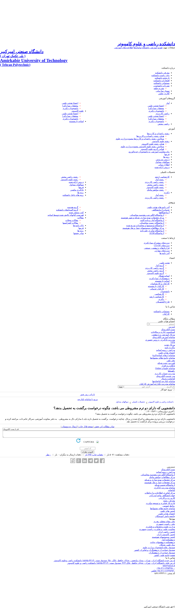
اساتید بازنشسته (76, 121)
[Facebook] (102, 460)
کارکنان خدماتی (157, 289)
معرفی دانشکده (162, 73)
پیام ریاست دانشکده (160, 75)
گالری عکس (164, 93)
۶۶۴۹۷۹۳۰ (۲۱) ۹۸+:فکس (163, 571)
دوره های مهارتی (162, 250)
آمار (168, 103)
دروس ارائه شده (162, 167)
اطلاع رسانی (164, 165)
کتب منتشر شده (76, 212)
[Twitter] (96, 460)
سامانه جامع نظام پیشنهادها (162, 508)
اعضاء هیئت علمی (156, 106)
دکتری (167, 192)
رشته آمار (159, 179)
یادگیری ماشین (77, 190)
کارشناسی (159, 294)
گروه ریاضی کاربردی (154, 268)
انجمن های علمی (167, 511)
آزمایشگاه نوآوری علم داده (152, 230)
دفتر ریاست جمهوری (165, 524)
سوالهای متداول (162, 162)
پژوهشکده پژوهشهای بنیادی (162, 542)
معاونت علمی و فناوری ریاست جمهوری (157, 529)
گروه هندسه (72, 207)
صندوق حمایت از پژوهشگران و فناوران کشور (154, 550)
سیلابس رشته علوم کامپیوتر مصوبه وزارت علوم (142, 146)
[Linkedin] (84, 460)
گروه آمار (159, 265)
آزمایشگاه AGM (156, 233)
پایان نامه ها (78, 225)
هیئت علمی (164, 263)
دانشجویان (165, 291)
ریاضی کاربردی (163, 113)
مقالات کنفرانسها (70, 223)
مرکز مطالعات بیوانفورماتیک (162, 477)
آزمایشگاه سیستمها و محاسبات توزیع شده (145, 225)
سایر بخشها (78, 233)
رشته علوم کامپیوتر (161, 141)
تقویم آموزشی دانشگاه (152, 47)
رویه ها (166, 157)
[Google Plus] (78, 460)
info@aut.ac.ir (169, 565)
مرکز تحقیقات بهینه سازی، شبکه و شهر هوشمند (142, 217)
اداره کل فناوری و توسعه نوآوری (160, 503)
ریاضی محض (164, 124)
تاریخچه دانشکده (162, 78)
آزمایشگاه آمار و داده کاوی (152, 220)
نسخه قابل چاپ (85, 426)
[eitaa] (72, 460)
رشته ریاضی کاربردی (154, 182)
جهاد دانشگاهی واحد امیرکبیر (162, 495)
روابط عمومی (168, 506)
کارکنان (166, 314)
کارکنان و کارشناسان (160, 283)
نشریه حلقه (159, 88)
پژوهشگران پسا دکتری (159, 278)
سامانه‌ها (138, 47)
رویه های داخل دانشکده (73, 195)
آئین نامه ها (165, 253)
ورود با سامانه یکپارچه (88, 399)
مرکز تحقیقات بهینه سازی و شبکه (160, 480)
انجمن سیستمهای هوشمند (163, 537)
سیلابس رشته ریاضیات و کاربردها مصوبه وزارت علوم (140, 139)
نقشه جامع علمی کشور (164, 555)
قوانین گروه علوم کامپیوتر (152, 149)
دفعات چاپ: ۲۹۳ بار (94, 455)
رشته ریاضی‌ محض (155, 185)
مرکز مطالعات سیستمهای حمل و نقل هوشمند (143, 228)
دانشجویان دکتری (156, 111)
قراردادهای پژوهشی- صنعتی (157, 248)
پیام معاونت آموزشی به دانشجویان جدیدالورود (149, 152)
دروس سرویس (163, 159)
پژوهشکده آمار (168, 539)
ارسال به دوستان (69, 426)
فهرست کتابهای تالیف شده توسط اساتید (66, 215)
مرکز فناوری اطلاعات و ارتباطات (160, 493)
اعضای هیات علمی (166, 513)
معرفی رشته (169, 500)
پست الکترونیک (168, 469)
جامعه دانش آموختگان (165, 516)
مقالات (80, 217)
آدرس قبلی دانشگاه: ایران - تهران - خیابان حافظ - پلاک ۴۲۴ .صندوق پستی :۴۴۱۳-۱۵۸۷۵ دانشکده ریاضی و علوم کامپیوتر (121, 563)
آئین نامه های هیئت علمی (158, 207)
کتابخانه (171, 490)
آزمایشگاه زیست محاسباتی (151, 223)
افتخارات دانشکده (162, 80)
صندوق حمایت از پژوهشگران (162, 552)
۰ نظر (48, 455)
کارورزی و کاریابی (166, 498)
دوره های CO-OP (162, 245)
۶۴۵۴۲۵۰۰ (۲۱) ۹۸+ (166, 568)
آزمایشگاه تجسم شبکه (165, 485)
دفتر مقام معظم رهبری (164, 521)
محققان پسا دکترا (156, 108)
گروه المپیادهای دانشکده (67, 210)
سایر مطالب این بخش (104, 426)
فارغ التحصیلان (163, 302)
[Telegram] (90, 460)
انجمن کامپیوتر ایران (166, 534)
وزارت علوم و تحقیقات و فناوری (160, 526)
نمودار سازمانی (163, 91)
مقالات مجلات (71, 220)
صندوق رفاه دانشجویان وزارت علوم (159, 547)
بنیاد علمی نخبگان (167, 545)
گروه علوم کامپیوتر (155, 273)
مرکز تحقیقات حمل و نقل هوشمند (159, 482)
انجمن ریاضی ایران (166, 532)
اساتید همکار (164, 276)
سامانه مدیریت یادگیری (164, 487)
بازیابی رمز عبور (87, 394)
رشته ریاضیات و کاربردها (158, 133)
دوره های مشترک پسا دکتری (157, 243)
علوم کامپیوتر (77, 111)
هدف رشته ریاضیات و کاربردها (150, 136)
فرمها (167, 154)
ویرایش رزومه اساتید (165, 472)
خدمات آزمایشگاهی (161, 210)
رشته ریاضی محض (69, 177)
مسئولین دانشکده (162, 83)
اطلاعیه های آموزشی (123, 47)
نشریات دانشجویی (161, 86)
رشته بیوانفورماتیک (155, 190)
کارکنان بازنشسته (156, 286)
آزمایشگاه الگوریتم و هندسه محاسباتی (147, 215)
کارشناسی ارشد (162, 177)
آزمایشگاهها (164, 212)
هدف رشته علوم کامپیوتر (152, 144)
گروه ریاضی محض (155, 270)
